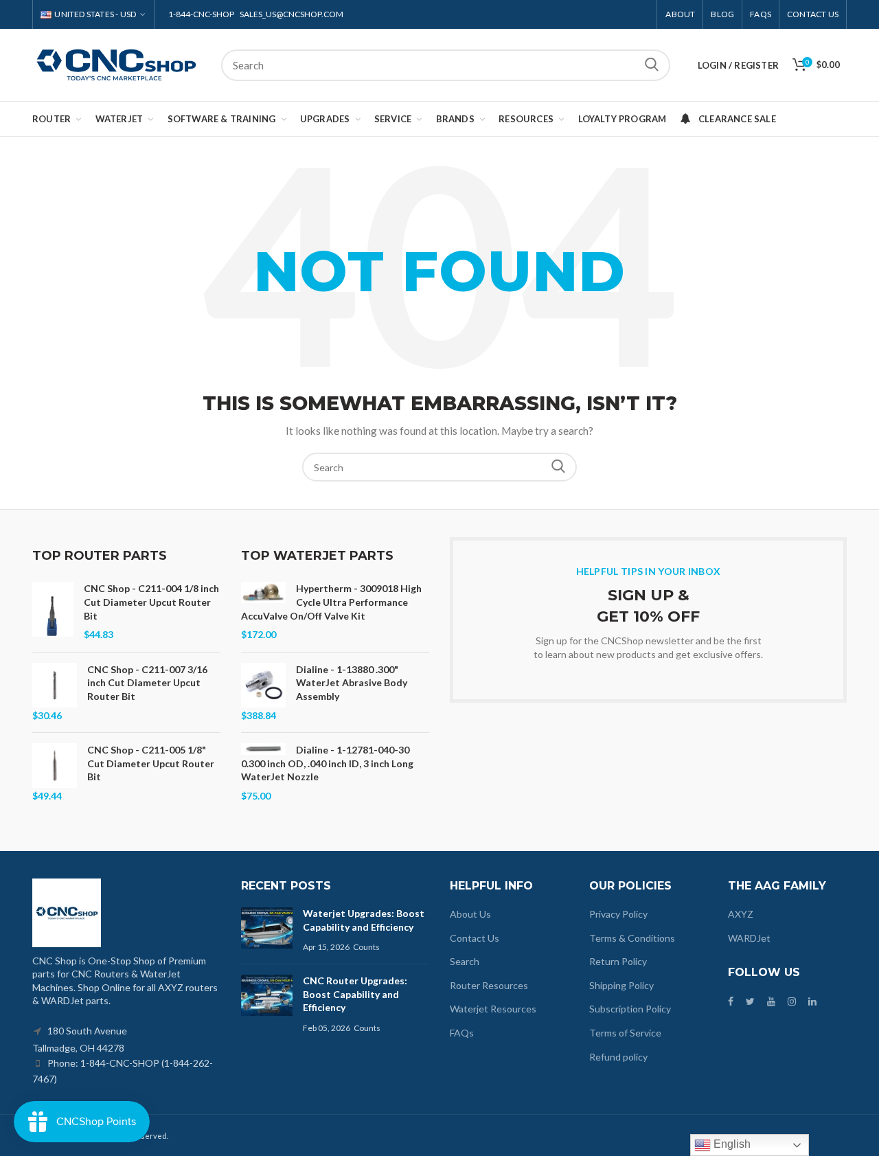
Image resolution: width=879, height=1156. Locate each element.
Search (652, 65)
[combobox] (445, 65)
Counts (366, 947)
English (731, 1144)
